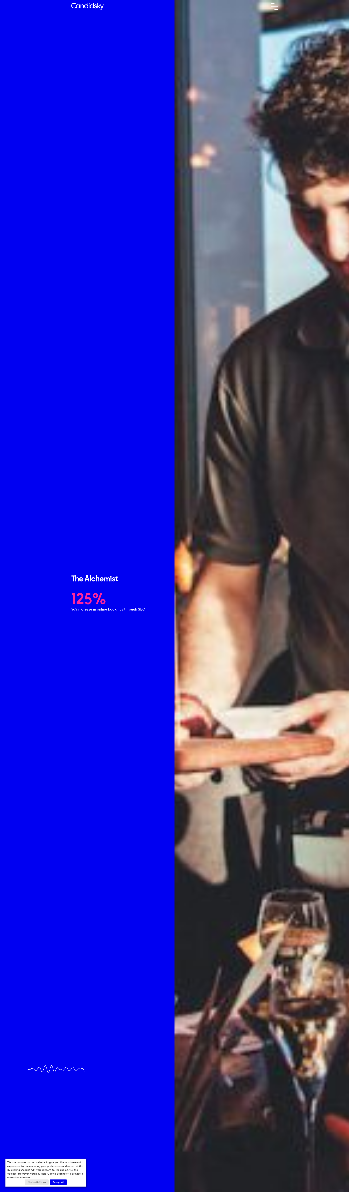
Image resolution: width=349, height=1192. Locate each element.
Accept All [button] (58, 1182)
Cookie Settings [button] (37, 1182)
